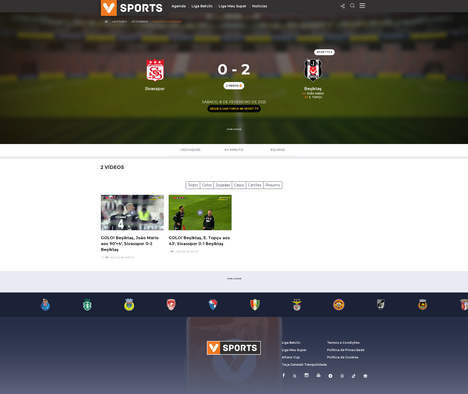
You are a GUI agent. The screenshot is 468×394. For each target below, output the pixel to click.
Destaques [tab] (190, 150)
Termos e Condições (343, 342)
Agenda (179, 6)
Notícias (259, 6)
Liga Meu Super (232, 6)
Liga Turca (119, 21)
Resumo (272, 185)
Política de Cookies (342, 357)
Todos (193, 185)
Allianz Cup (291, 357)
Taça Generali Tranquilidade (304, 364)
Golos (207, 185)
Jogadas (223, 185)
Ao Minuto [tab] (234, 150)
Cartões (254, 185)
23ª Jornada (140, 21)
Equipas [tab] (278, 150)
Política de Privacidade (345, 350)
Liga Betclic (202, 6)
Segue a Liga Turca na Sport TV (234, 108)
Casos (239, 185)
